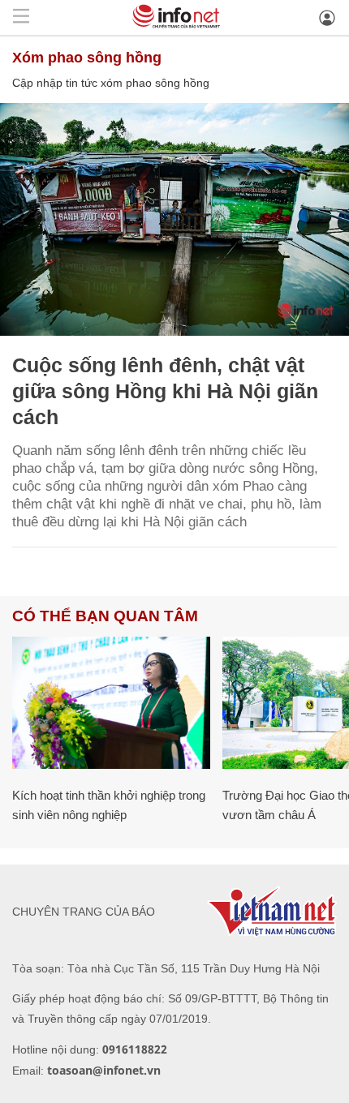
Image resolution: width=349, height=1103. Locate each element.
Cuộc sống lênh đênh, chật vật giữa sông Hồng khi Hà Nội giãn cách (165, 391)
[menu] (21, 17)
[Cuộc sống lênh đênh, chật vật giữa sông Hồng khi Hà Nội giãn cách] (174, 219)
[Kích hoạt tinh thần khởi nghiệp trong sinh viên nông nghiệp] (111, 703)
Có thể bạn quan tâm (105, 615)
